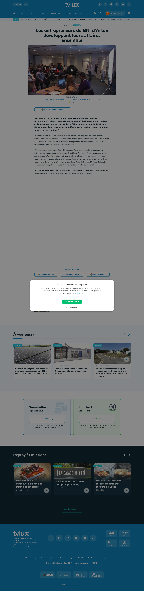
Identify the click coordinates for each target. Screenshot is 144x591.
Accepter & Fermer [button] (72, 302)
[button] (72, 297)
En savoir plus (80, 293)
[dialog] (72, 295)
